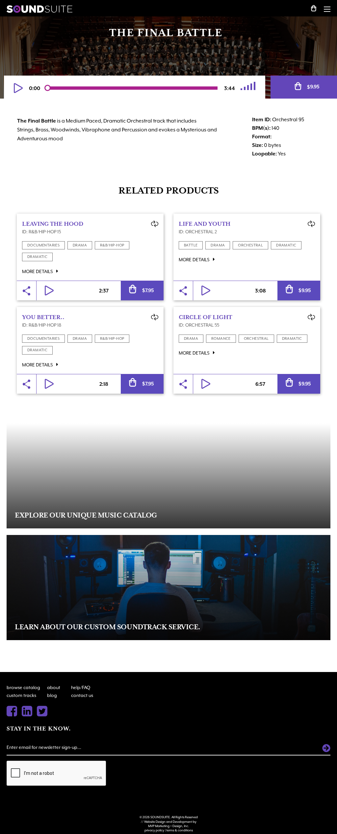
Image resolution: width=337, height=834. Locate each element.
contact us (82, 695)
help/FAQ (80, 687)
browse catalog (23, 687)
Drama (80, 245)
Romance (221, 338)
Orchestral (250, 245)
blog (52, 695)
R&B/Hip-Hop (112, 245)
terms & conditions (179, 830)
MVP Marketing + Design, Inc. (168, 826)
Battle (190, 245)
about (53, 687)
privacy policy (154, 830)
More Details (38, 271)
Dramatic (37, 257)
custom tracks (21, 695)
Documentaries (43, 245)
